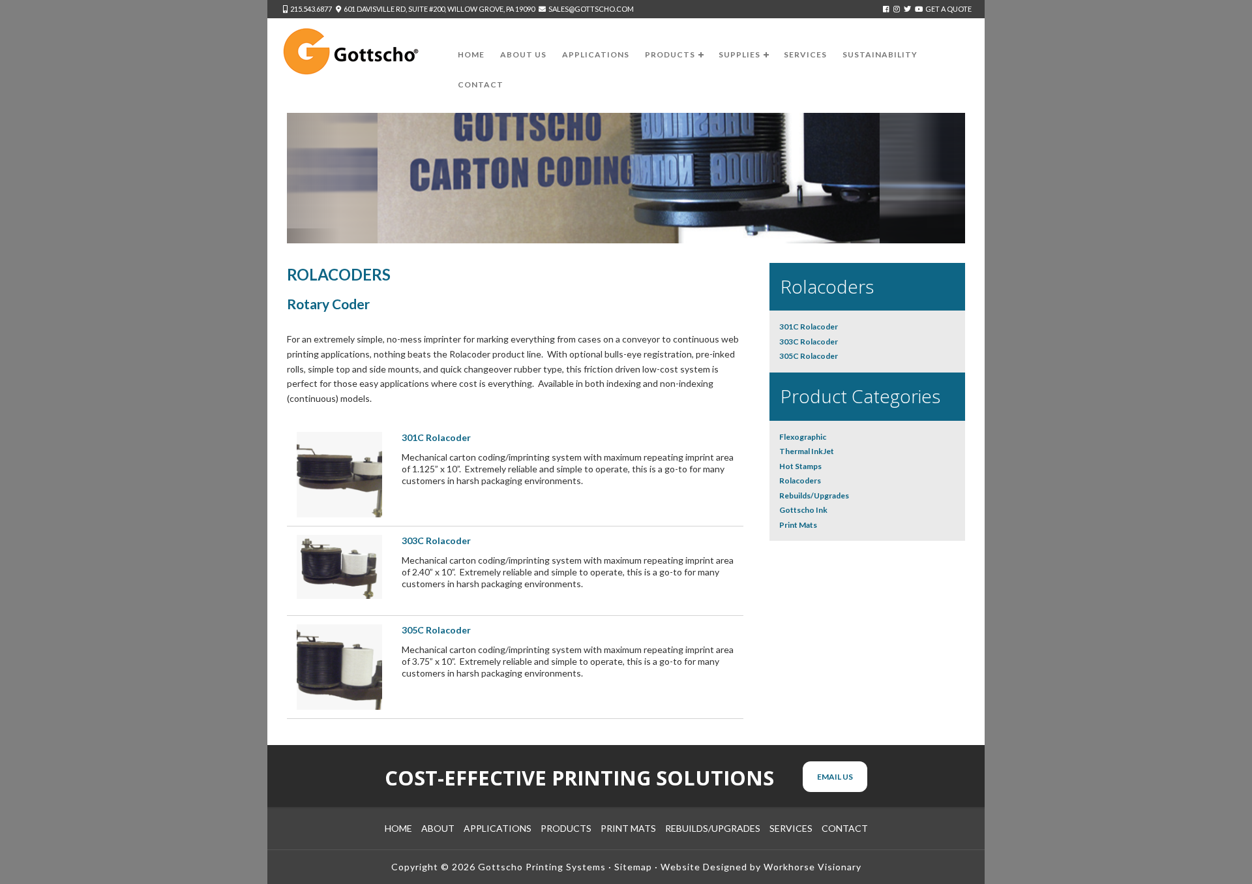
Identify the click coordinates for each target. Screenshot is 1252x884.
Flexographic (802, 437)
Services (790, 828)
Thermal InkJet (806, 451)
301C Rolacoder (436, 437)
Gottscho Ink (803, 510)
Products (566, 828)
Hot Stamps (800, 466)
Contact (845, 828)
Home (398, 828)
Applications (497, 828)
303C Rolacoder (436, 540)
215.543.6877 (311, 9)
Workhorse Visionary (812, 866)
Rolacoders (800, 480)
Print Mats (798, 525)
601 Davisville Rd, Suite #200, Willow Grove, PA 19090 (439, 9)
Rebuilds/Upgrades (814, 495)
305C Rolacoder (436, 629)
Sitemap (633, 866)
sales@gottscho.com (591, 9)
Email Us (835, 777)
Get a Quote (948, 9)
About (438, 828)
